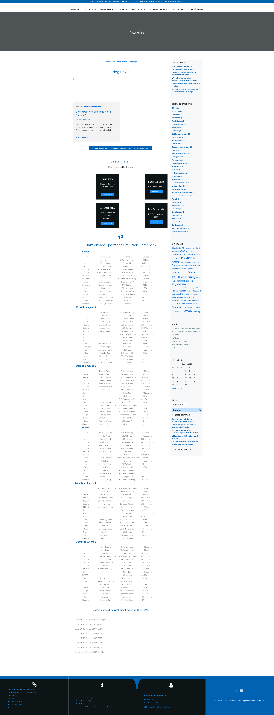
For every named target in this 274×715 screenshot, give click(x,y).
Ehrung (174, 150)
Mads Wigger (176, 294)
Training (121, 9)
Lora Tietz (190, 291)
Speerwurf (178, 307)
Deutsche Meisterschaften (180, 147)
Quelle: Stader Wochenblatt (181, 196)
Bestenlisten (110, 62)
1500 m (174, 108)
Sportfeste (175, 215)
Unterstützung (195, 9)
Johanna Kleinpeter (185, 281)
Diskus (179, 265)
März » (180, 388)
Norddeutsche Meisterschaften (182, 192)
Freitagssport (176, 160)
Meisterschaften (177, 189)
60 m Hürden (177, 248)
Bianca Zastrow (186, 262)
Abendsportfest (177, 111)
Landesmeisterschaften (92, 106)
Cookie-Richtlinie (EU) (83, 701)
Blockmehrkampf (177, 137)
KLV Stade (175, 338)
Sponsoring (175, 209)
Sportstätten (137, 9)
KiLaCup (175, 170)
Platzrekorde (122, 62)
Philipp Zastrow (185, 304)
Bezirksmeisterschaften (179, 134)
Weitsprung (192, 311)
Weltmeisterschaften (179, 231)
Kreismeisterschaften (179, 173)
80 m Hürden (190, 248)
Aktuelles (89, 9)
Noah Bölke (175, 304)
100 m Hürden (176, 251)
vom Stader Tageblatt (179, 228)
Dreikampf (184, 265)
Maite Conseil (186, 294)
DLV (173, 348)
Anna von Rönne (186, 254)
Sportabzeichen (177, 212)
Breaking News (177, 140)
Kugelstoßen (179, 284)
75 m (183, 248)
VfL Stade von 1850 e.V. (256, 701)
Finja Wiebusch (183, 268)
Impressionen (178, 9)
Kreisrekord (176, 176)
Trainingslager (176, 225)
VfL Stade (175, 335)
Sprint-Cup (175, 218)
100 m (197, 248)
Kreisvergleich (176, 179)
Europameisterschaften (179, 153)
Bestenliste (175, 127)
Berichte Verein (177, 124)
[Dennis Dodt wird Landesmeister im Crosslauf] (96, 90)
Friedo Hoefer (183, 273)
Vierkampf (182, 312)
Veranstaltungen (157, 9)
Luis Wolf (198, 291)
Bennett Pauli (179, 258)
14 (181, 378)
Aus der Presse (177, 121)
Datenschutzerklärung (84, 698)
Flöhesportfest (177, 157)
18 (198, 378)
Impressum (80, 695)
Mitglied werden (81, 704)
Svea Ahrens (190, 307)
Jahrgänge (132, 62)
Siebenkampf (196, 304)
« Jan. (174, 388)
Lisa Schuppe (191, 288)
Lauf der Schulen (177, 186)
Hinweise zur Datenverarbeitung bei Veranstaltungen (94, 707)
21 (181, 381)
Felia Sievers (192, 265)
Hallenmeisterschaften (179, 163)
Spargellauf (175, 202)
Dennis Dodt (176, 144)
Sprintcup (175, 222)
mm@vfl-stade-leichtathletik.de (160, 707)
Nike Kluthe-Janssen (190, 301)
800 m (184, 251)
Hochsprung (187, 277)
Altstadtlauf (176, 118)
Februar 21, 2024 (84, 119)
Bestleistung (176, 131)
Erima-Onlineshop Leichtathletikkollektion (187, 331)
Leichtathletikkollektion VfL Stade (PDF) (186, 328)
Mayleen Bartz (182, 297)
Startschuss (75, 9)
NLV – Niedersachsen (179, 341)
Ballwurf (197, 255)
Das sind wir (105, 9)
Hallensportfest (177, 166)
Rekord (174, 199)
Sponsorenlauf (177, 205)
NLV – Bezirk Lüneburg (180, 344)
